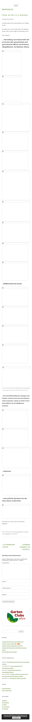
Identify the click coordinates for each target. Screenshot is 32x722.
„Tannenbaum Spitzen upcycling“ (17, 678)
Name (4, 581)
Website (4, 594)
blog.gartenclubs (6, 688)
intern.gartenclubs (7, 690)
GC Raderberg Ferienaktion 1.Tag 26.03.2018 (25, 547)
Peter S (26, 532)
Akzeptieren (16, 718)
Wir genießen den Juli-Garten (9, 652)
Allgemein (7, 534)
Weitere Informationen (22, 716)
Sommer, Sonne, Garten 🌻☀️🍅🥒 (11, 644)
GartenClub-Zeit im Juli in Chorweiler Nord (12, 642)
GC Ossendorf (5, 706)
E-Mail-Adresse (6, 588)
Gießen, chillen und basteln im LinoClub (12, 646)
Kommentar (6, 563)
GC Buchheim (5, 702)
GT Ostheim (5, 708)
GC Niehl (4, 704)
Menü (16, 5)
